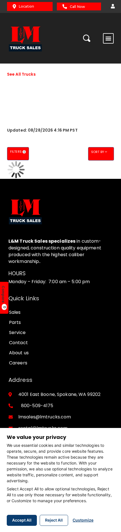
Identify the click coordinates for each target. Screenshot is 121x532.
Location (26, 6)
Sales (15, 312)
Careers (18, 363)
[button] (111, 6)
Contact (18, 342)
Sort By (98, 152)
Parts (15, 322)
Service (17, 332)
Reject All (54, 520)
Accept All (22, 520)
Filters (17, 151)
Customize (83, 520)
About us (19, 353)
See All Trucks (21, 74)
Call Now (77, 6)
